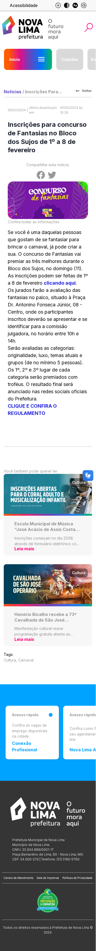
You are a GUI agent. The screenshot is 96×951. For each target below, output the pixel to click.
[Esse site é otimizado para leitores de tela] (83, 5)
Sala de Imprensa (48, 877)
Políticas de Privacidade (77, 877)
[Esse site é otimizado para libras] (75, 5)
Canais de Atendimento (18, 877)
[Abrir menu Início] (41, 59)
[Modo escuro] (66, 5)
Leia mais (24, 548)
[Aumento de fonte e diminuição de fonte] (58, 5)
